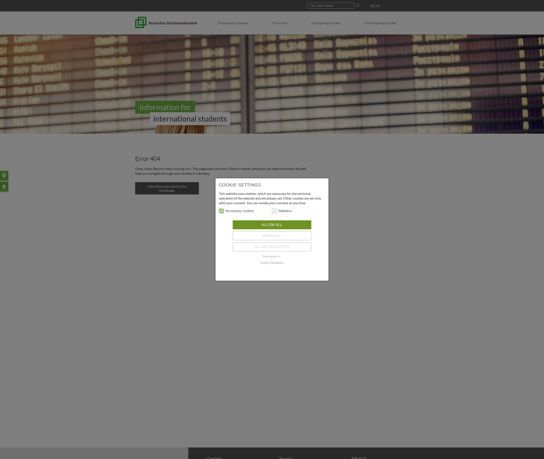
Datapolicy (277, 262)
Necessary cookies (239, 211)
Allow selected (272, 247)
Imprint (264, 262)
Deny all (272, 236)
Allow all (272, 225)
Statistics (285, 211)
